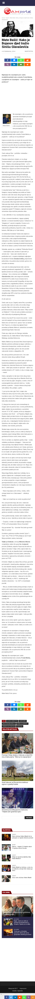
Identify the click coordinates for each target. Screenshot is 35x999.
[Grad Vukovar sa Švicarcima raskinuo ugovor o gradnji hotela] (17, 771)
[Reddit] (27, 60)
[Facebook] (7, 60)
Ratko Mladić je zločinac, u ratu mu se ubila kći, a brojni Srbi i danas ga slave (22, 868)
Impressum (23, 988)
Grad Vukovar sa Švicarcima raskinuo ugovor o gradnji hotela (15, 783)
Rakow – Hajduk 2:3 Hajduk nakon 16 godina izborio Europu (22, 847)
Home (3, 18)
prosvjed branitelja (9, 723)
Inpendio (20, 991)
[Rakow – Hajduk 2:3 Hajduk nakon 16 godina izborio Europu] (6, 847)
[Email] (21, 64)
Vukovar (19, 726)
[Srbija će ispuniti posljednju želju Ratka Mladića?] (6, 858)
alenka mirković (12, 721)
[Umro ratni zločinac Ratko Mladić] (6, 878)
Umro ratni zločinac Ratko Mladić (22, 877)
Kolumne (16, 919)
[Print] (27, 64)
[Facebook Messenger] (14, 60)
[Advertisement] (17, 99)
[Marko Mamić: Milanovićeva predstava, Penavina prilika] (17, 906)
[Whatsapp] (21, 60)
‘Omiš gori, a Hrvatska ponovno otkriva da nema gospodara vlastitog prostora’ (22, 932)
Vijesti (7, 18)
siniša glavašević (22, 723)
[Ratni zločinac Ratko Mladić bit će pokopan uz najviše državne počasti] (6, 837)
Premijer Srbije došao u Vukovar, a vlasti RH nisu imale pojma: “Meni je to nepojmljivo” (17, 756)
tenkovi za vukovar (9, 726)
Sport (14, 844)
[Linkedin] (14, 64)
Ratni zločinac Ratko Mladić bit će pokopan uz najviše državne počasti (22, 837)
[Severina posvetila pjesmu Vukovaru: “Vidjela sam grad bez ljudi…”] (17, 798)
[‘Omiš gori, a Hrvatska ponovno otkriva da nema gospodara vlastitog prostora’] (8, 932)
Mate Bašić (22, 721)
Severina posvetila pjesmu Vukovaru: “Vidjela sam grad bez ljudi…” (15, 811)
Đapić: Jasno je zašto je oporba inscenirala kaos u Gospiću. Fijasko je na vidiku (22, 922)
